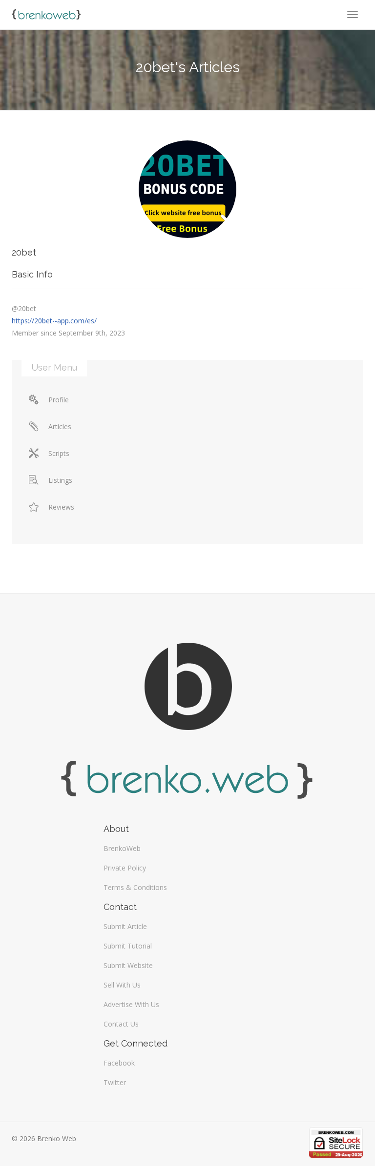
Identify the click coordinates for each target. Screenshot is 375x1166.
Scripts (58, 453)
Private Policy (125, 867)
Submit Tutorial (128, 945)
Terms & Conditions (135, 887)
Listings (60, 480)
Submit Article (125, 926)
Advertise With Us (131, 1004)
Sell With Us (122, 984)
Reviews (61, 507)
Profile (58, 399)
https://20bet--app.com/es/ (54, 320)
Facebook (119, 1062)
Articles (59, 426)
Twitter (115, 1082)
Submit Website (128, 965)
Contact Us (121, 1023)
